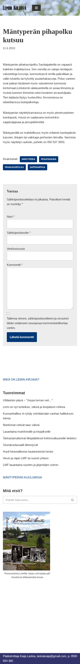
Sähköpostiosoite (18, 232)
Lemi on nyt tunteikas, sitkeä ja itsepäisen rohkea (34, 407)
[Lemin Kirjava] (14, 7)
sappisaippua (37, 167)
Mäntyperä (28, 159)
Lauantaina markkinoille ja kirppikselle (26, 431)
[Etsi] (72, 500)
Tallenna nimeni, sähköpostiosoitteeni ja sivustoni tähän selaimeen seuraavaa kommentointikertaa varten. (38, 323)
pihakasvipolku (14, 167)
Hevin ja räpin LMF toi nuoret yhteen (26, 458)
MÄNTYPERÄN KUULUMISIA (22, 477)
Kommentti (15, 264)
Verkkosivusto (16, 248)
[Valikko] (36, 8)
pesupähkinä (48, 159)
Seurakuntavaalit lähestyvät (20, 445)
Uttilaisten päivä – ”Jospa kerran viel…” (28, 400)
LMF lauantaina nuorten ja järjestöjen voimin (30, 464)
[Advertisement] (32, 611)
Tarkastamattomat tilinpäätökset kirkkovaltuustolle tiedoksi (39, 438)
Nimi (11, 216)
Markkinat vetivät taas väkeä (21, 425)
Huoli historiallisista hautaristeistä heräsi (28, 451)
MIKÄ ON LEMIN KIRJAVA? (21, 379)
